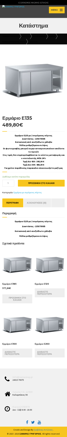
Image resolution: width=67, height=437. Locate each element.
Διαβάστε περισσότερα (44, 292)
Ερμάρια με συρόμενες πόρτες (28, 192)
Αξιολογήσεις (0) (36, 202)
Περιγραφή (12, 202)
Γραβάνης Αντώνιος (43, 429)
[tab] (12, 202)
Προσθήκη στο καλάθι (41, 183)
